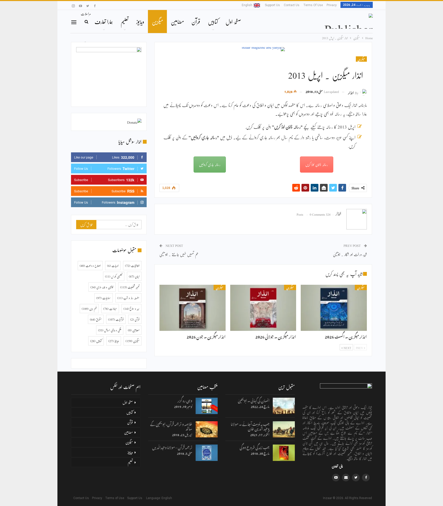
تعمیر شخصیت (129, 287)
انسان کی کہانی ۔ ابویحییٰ (253, 399)
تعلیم (124, 21)
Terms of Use (313, 5)
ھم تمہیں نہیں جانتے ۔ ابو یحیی (178, 254)
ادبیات (112, 265)
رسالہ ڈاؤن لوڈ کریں (316, 164)
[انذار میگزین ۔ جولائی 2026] (263, 308)
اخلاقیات (132, 265)
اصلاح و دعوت (90, 265)
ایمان (134, 276)
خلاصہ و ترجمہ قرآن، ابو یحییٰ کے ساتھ (171, 426)
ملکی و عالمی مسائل (109, 330)
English (247, 5)
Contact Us (291, 5)
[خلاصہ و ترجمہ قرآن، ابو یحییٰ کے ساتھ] (207, 429)
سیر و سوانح (131, 308)
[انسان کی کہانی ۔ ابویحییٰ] (284, 406)
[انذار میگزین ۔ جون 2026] (192, 308)
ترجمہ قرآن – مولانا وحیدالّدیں (172, 446)
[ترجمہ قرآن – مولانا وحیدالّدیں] (207, 453)
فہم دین (89, 308)
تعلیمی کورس (113, 276)
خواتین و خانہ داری (102, 287)
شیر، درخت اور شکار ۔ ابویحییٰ (350, 254)
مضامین (177, 21)
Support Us (272, 5)
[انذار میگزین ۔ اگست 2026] (334, 308)
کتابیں (213, 21)
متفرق (96, 319)
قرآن (196, 21)
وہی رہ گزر (184, 399)
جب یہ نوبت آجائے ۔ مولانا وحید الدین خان (250, 426)
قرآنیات (116, 319)
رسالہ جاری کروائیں (209, 164)
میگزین (157, 21)
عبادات (110, 308)
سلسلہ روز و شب (128, 298)
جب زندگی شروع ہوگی (254, 446)
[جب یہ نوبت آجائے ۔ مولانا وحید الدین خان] (284, 429)
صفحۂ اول (233, 21)
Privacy (332, 5)
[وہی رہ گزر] (207, 406)
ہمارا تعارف (104, 21)
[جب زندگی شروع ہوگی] (284, 453)
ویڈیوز (140, 21)
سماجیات (103, 298)
